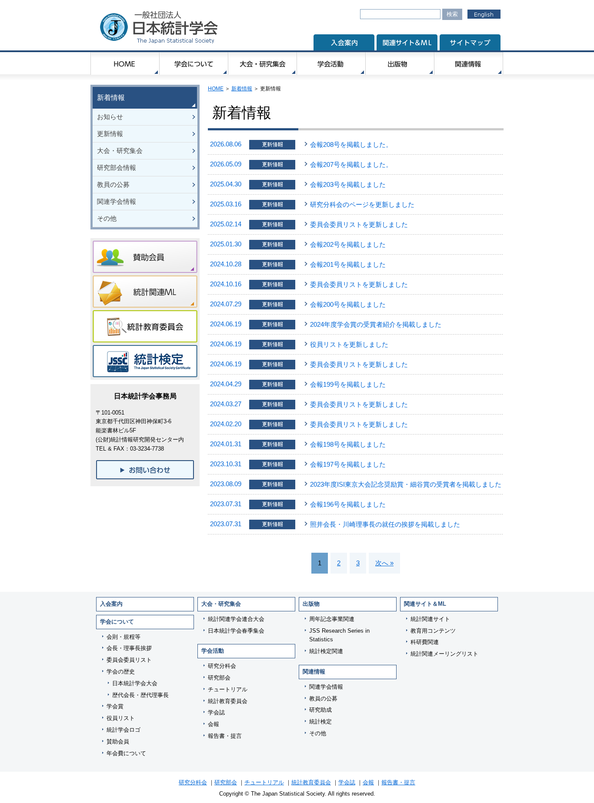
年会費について (126, 753)
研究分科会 (222, 666)
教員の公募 (113, 184)
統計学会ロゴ (123, 730)
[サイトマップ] (470, 39)
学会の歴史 (121, 671)
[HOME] (125, 63)
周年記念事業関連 (331, 619)
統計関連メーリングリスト (444, 653)
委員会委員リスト (129, 660)
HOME (216, 89)
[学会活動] (331, 63)
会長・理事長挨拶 (129, 648)
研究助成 (320, 710)
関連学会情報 (116, 201)
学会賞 (115, 706)
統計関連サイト (430, 619)
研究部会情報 (116, 167)
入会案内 (111, 604)
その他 (107, 218)
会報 (213, 724)
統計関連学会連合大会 (236, 619)
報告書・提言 (225, 736)
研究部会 (219, 677)
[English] (484, 14)
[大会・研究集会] (262, 63)
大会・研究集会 (120, 150)
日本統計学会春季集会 (236, 630)
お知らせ (110, 116)
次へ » (384, 563)
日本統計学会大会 (134, 683)
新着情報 (241, 89)
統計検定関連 (326, 651)
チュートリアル (227, 689)
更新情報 (110, 133)
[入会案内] (344, 39)
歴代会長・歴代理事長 (140, 695)
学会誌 (216, 712)
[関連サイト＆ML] (407, 39)
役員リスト (121, 718)
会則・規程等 (123, 637)
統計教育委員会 (227, 701)
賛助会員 (118, 741)
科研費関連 (424, 642)
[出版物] (400, 63)
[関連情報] (469, 63)
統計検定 (320, 721)
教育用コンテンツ (433, 630)
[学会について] (194, 63)
